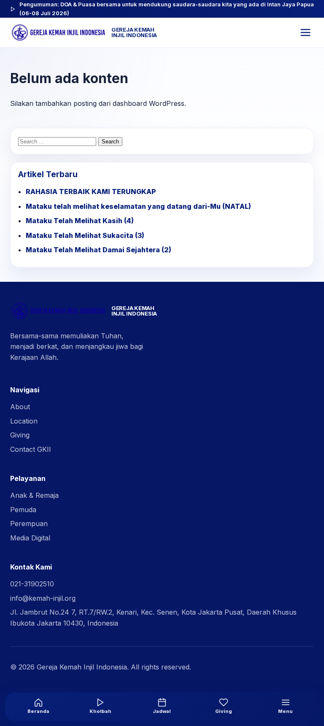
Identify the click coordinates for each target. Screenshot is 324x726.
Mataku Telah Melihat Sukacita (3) (85, 235)
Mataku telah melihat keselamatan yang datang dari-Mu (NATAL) (138, 206)
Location (24, 421)
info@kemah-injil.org (43, 598)
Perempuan (29, 523)
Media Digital (30, 538)
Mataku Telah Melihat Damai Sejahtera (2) (98, 250)
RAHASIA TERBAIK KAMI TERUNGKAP (91, 191)
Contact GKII (30, 449)
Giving (20, 435)
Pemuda (23, 509)
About (20, 406)
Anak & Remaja (34, 495)
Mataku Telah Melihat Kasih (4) (80, 220)
